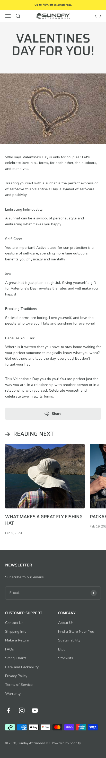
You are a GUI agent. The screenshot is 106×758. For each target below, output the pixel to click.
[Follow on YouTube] (34, 710)
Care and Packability (22, 667)
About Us (66, 622)
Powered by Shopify (66, 743)
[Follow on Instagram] (21, 710)
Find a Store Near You (76, 631)
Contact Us (14, 622)
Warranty (13, 693)
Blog (62, 649)
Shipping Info (15, 631)
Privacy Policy (16, 675)
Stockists (65, 658)
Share (56, 413)
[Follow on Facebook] (8, 710)
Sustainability (69, 640)
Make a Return (17, 640)
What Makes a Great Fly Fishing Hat (44, 520)
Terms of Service (19, 684)
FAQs (9, 649)
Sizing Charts (15, 658)
